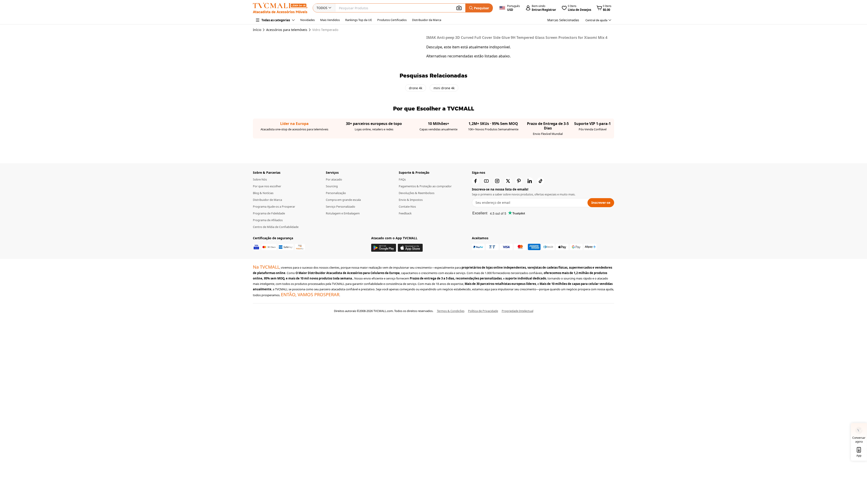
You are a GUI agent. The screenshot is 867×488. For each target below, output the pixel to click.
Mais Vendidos (330, 20)
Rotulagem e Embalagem (343, 213)
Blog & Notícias (263, 193)
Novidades (307, 20)
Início (257, 30)
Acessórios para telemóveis (286, 29)
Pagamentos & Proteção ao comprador (425, 186)
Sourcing (332, 186)
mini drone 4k (444, 88)
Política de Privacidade (483, 311)
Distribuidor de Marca (267, 200)
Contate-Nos (407, 206)
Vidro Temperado (325, 29)
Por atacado (334, 179)
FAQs (402, 179)
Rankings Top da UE (358, 20)
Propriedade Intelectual (517, 311)
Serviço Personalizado (340, 206)
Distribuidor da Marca (426, 20)
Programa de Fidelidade (269, 213)
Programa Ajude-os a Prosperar (274, 206)
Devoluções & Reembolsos (416, 193)
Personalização (336, 193)
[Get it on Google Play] (383, 248)
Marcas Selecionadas (563, 20)
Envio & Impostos (411, 200)
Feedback (405, 213)
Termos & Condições (450, 311)
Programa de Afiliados (268, 220)
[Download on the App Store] (410, 248)
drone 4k (415, 88)
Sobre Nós (260, 179)
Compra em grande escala (343, 200)
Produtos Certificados (392, 20)
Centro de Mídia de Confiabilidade (275, 227)
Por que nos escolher (267, 186)
